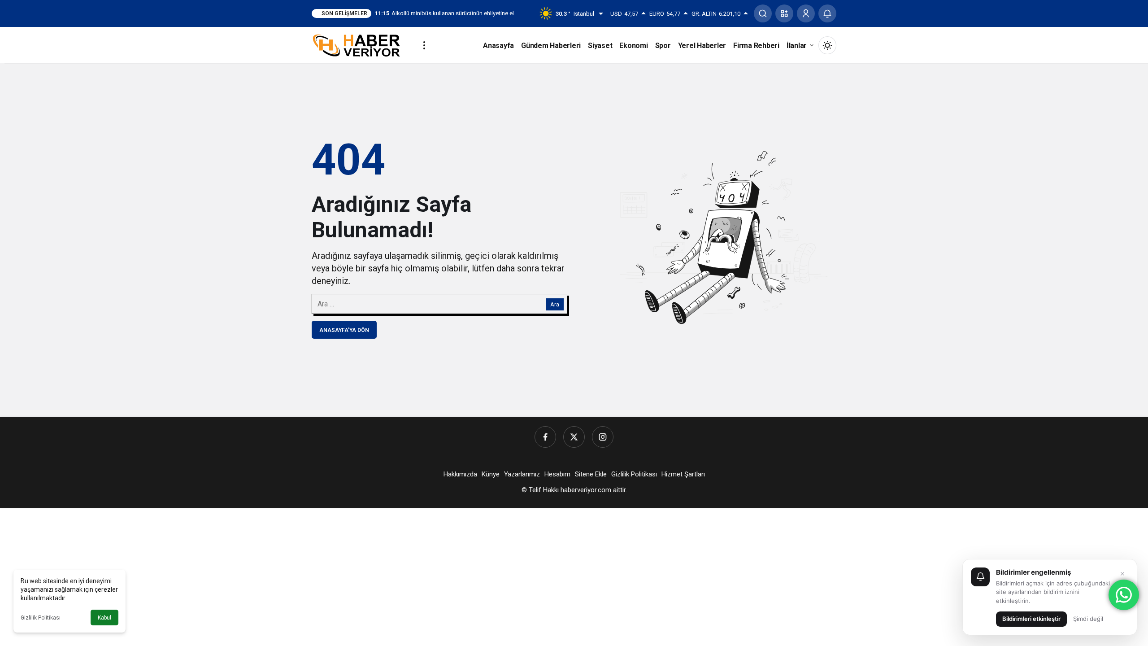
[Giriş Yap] (806, 13)
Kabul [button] (104, 618)
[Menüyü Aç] (424, 45)
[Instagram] (602, 437)
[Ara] (763, 13)
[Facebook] (545, 437)
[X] (574, 437)
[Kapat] (1122, 573)
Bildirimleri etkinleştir (1031, 618)
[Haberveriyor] (360, 44)
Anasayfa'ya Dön (344, 330)
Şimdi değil (1088, 618)
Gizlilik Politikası (41, 618)
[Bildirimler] (827, 13)
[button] (784, 13)
